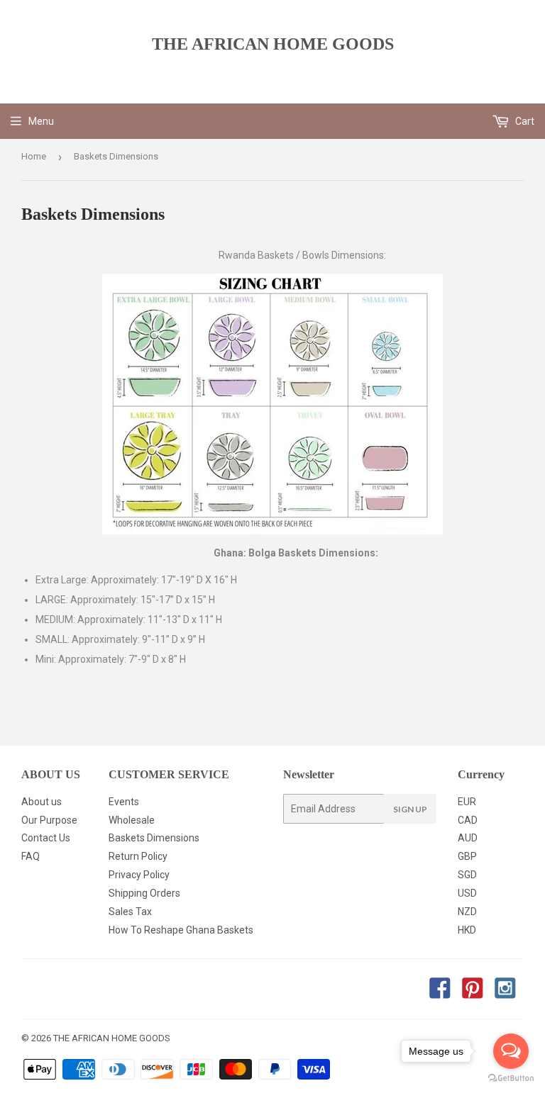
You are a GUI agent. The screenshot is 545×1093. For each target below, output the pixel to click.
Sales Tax (130, 911)
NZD (467, 911)
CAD (468, 820)
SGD (467, 874)
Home (33, 156)
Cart (523, 121)
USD (467, 893)
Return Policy (138, 856)
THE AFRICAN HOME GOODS (273, 43)
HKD (467, 930)
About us (41, 801)
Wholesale (132, 820)
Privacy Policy (139, 874)
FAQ (30, 856)
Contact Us (45, 837)
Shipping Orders (144, 893)
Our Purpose (49, 820)
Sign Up (410, 809)
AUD (468, 837)
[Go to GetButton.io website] (511, 1078)
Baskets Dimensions (154, 837)
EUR (467, 801)
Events (124, 801)
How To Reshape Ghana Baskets (181, 930)
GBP (467, 856)
